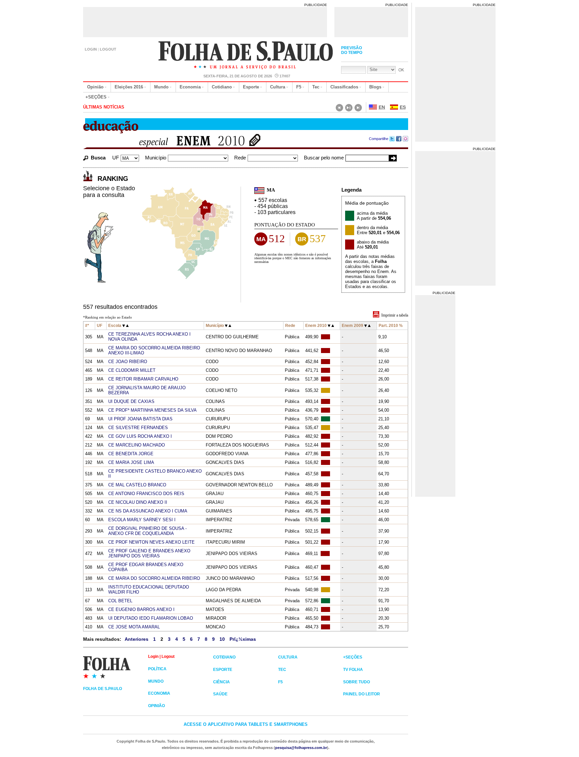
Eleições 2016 (129, 86)
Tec (315, 86)
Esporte (251, 86)
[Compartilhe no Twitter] (392, 138)
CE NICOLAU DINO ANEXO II (137, 502)
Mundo (161, 86)
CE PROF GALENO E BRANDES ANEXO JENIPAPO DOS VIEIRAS (149, 553)
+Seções (96, 96)
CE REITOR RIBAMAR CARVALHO (143, 379)
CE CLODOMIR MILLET (131, 370)
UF (115, 157)
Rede (240, 157)
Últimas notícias (103, 107)
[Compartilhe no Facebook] (399, 138)
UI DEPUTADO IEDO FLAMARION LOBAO (150, 618)
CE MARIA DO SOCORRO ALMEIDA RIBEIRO (154, 578)
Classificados (344, 86)
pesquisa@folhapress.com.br (301, 748)
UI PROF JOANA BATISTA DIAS (140, 418)
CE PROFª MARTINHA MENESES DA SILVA (152, 410)
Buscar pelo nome (324, 157)
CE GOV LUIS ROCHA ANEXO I (140, 436)
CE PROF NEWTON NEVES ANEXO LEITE (151, 542)
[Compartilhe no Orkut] (405, 138)
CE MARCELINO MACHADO (136, 445)
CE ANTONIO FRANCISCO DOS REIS (146, 493)
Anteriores (136, 639)
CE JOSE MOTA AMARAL (134, 626)
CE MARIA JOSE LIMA (131, 462)
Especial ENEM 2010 (188, 141)
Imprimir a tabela (394, 315)
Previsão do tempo (351, 50)
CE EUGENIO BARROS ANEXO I (141, 609)
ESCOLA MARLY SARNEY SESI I (142, 519)
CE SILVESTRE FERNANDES (138, 427)
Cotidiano (222, 86)
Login (91, 49)
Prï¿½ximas (243, 639)
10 (222, 639)
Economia (190, 86)
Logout (108, 49)
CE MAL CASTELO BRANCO (137, 484)
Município (155, 157)
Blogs (375, 86)
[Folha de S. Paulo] (246, 56)
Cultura (277, 86)
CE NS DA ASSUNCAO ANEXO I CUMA (147, 510)
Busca (98, 157)
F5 (298, 86)
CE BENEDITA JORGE (130, 453)
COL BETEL (120, 600)
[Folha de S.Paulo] (115, 667)
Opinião (95, 86)
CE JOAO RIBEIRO (127, 361)
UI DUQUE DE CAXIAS (131, 401)
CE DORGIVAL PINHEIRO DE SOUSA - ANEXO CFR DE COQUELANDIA (147, 531)
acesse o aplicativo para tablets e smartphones (246, 724)
